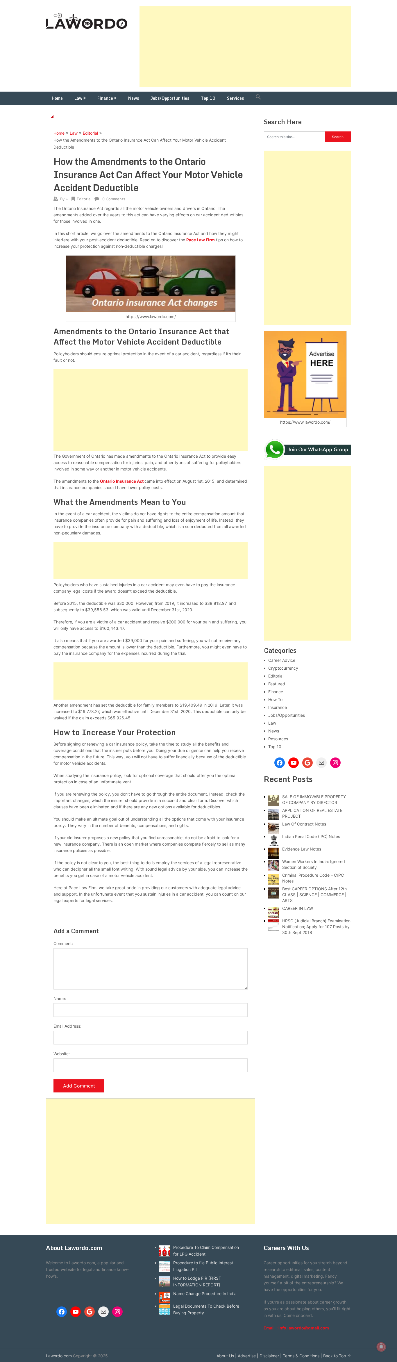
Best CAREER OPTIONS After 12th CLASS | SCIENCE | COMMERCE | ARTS (314, 894)
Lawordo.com (59, 1355)
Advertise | (248, 1355)
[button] (258, 98)
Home (57, 98)
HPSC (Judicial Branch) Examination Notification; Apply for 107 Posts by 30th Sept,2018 (316, 926)
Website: (61, 1053)
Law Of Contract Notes (304, 823)
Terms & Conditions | (302, 1355)
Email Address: (67, 1026)
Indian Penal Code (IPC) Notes (311, 836)
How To (275, 699)
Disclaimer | (271, 1355)
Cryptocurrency (283, 668)
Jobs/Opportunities (170, 98)
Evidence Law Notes (301, 848)
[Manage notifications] (381, 1347)
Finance (105, 98)
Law (78, 98)
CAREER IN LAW (297, 908)
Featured (276, 683)
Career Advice (281, 660)
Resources (278, 738)
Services (235, 98)
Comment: (63, 943)
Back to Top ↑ (337, 1355)
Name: (59, 998)
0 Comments (113, 199)
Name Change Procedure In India (205, 1293)
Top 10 (208, 98)
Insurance (277, 707)
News (133, 98)
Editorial (90, 133)
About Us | (227, 1355)
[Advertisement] (245, 46)
